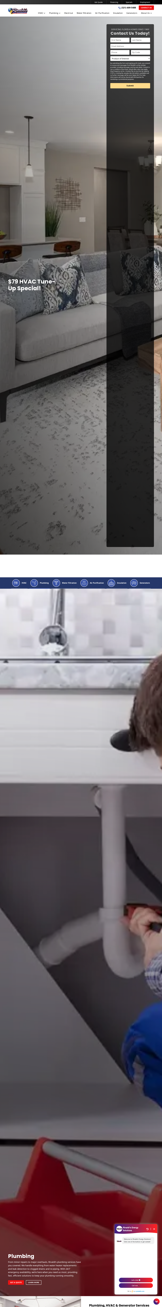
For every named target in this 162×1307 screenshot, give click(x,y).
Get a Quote (16, 1282)
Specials (129, 2)
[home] (18, 12)
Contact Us (146, 8)
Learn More (33, 1282)
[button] (41, 13)
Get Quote (99, 2)
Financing (114, 2)
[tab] (19, 583)
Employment (145, 2)
